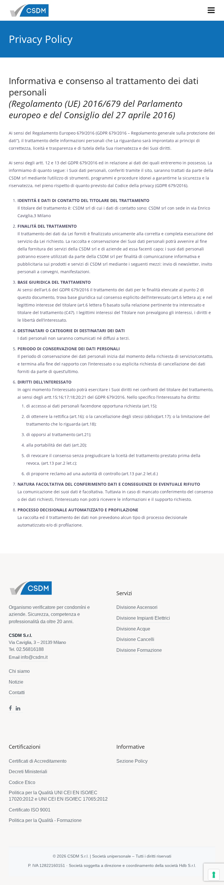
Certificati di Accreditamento (37, 761)
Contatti (17, 692)
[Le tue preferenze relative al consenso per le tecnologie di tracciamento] (213, 874)
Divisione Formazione (139, 650)
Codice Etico (22, 782)
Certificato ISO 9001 (29, 809)
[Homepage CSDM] (30, 588)
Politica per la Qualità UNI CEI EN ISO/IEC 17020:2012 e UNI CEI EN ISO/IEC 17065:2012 (58, 796)
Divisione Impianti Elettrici (143, 618)
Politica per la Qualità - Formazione (45, 820)
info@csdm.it (34, 657)
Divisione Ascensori (137, 607)
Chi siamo (19, 671)
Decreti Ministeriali (28, 771)
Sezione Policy (132, 761)
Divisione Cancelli (135, 639)
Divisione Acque (133, 628)
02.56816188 (30, 649)
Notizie (16, 682)
